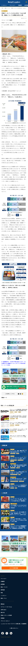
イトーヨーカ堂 (20, 460)
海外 (19, 474)
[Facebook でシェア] (20, 394)
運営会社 (2, 604)
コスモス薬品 (12, 418)
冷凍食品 (12, 461)
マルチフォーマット (14, 474)
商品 (15, 431)
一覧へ (27, 405)
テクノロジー (12, 5)
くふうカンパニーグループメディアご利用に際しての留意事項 (13, 623)
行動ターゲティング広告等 (6, 615)
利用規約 (2, 618)
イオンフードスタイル (14, 481)
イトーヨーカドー (13, 460)
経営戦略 (12, 456)
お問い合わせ (3, 609)
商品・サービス (14, 503)
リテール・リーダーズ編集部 (7, 20)
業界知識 (12, 449)
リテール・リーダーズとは (6, 606)
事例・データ (4, 598)
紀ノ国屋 (18, 467)
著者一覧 (2, 612)
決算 (17, 418)
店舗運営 (20, 5)
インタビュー (4, 5)
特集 (2, 592)
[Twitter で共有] (18, 394)
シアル (18, 453)
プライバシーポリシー (5, 620)
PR (10, 438)
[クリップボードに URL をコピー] (22, 394)
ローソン (11, 431)
